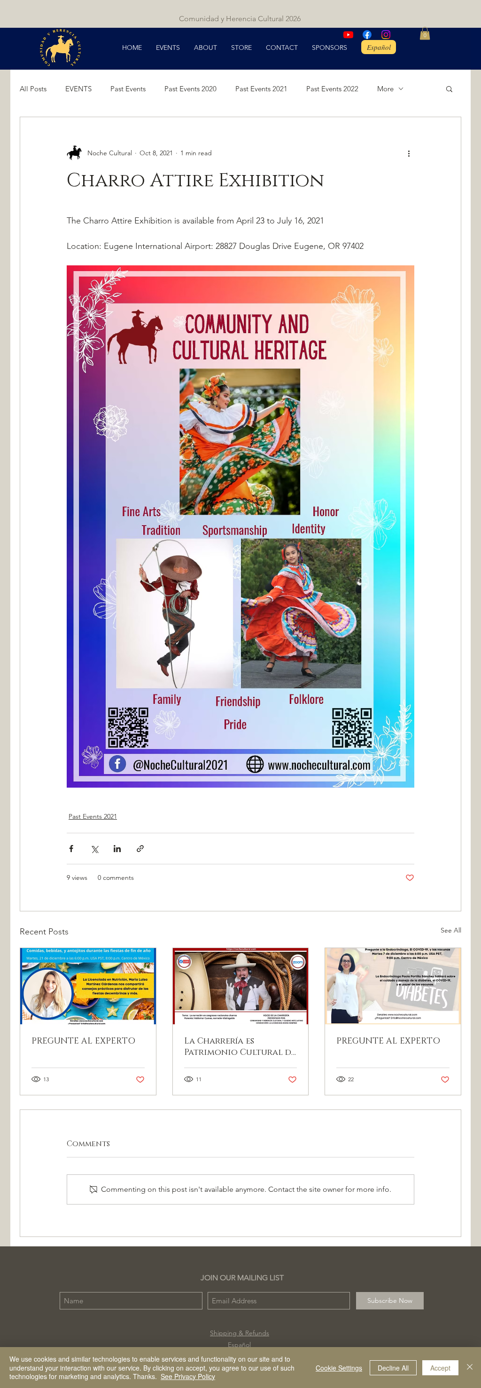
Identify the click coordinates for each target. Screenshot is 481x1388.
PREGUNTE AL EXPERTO (83, 1041)
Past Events (128, 88)
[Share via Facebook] (71, 848)
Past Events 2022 (332, 88)
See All (451, 930)
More (385, 88)
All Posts (33, 88)
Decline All (393, 1367)
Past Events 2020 (190, 88)
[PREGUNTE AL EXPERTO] (88, 986)
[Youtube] (348, 34)
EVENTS (78, 88)
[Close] (469, 1367)
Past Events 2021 (261, 88)
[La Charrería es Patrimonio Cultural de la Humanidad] (241, 986)
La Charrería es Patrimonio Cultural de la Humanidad (240, 1047)
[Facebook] (367, 34)
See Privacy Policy (188, 1376)
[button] (424, 33)
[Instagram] (386, 34)
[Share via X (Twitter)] (94, 848)
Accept (440, 1367)
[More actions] (408, 153)
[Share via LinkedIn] (117, 848)
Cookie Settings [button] (339, 1367)
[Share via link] (140, 848)
